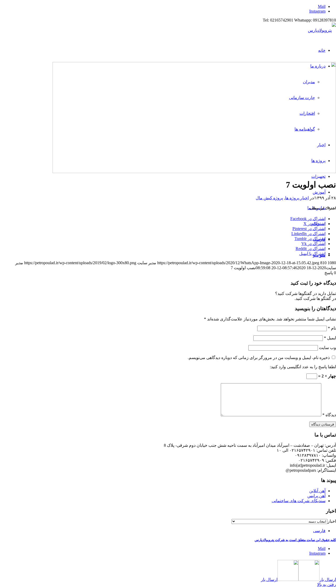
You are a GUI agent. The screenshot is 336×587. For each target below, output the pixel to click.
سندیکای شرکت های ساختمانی (299, 500)
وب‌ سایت (327, 347)
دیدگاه (329, 415)
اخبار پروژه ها (297, 198)
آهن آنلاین (317, 491)
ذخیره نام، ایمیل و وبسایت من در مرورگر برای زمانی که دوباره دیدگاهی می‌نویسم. (259, 357)
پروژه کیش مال (269, 198)
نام (332, 328)
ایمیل (330, 338)
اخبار (332, 521)
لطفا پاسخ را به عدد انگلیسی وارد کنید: (303, 367)
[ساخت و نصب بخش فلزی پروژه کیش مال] (194, 171)
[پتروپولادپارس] (322, 30)
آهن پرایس (316, 496)
